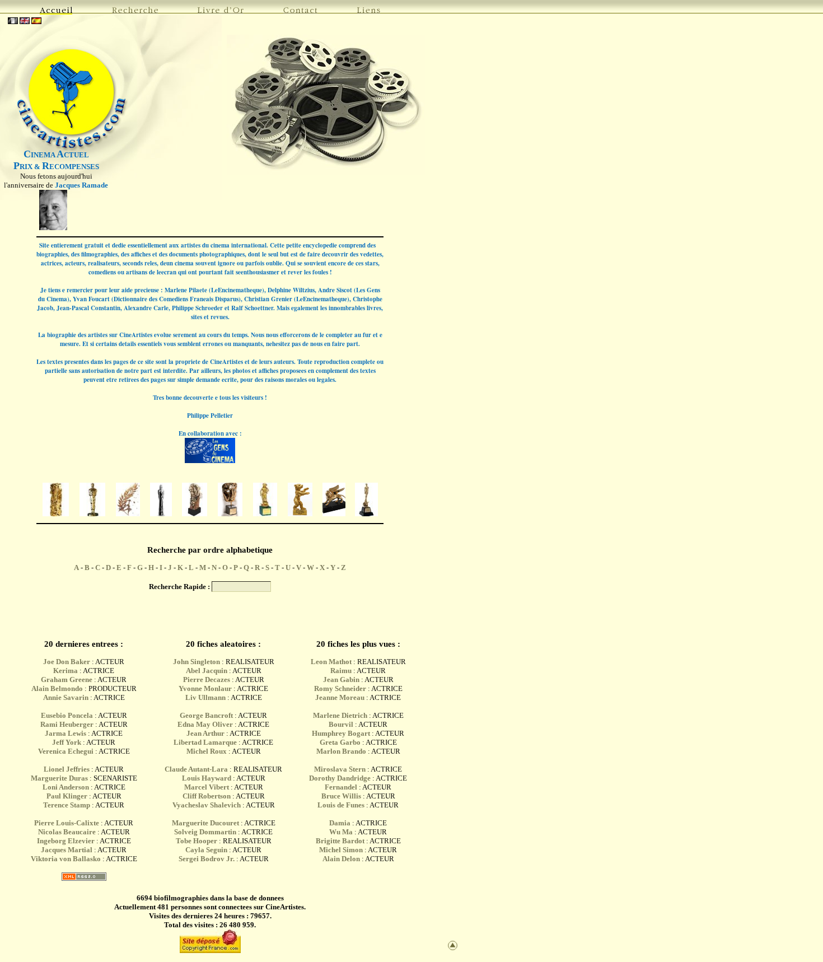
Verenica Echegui (65, 751)
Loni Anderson (66, 787)
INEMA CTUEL (56, 155)
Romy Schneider (340, 688)
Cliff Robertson (207, 796)
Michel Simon (341, 850)
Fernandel (341, 787)
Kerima (65, 670)
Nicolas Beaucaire (67, 832)
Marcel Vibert (206, 787)
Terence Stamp (66, 805)
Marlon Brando (341, 751)
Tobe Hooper (196, 841)
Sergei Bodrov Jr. (207, 858)
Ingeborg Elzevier (66, 841)
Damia (340, 823)
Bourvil (341, 724)
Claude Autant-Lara (196, 769)
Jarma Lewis (65, 733)
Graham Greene (66, 679)
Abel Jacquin (206, 670)
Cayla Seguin (206, 850)
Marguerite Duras (59, 778)
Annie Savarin (65, 697)
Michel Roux (206, 751)
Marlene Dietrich (340, 715)
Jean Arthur (205, 733)
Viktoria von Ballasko (66, 858)
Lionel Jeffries (67, 769)
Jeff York (66, 742)
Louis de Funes (340, 805)
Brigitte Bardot (340, 841)
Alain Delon (341, 858)
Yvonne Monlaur (205, 688)
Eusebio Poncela (67, 715)
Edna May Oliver (205, 724)
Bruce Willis (341, 796)
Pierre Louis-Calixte (66, 823)
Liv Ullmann (205, 697)
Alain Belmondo (57, 688)
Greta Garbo (340, 742)
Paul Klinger (66, 796)
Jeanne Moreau (339, 697)
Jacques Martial (66, 850)
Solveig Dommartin (205, 832)
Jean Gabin (341, 679)
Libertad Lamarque (205, 742)
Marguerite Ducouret (205, 823)
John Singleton (196, 661)
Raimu (341, 670)
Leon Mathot (331, 661)
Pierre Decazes (206, 679)
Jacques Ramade (81, 185)
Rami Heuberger (66, 724)
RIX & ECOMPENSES (56, 166)
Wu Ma (341, 832)
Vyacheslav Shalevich (206, 805)
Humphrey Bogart (341, 733)
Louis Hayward (206, 778)
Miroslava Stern (340, 769)
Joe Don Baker (66, 661)
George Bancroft (206, 715)
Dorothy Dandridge (340, 778)
